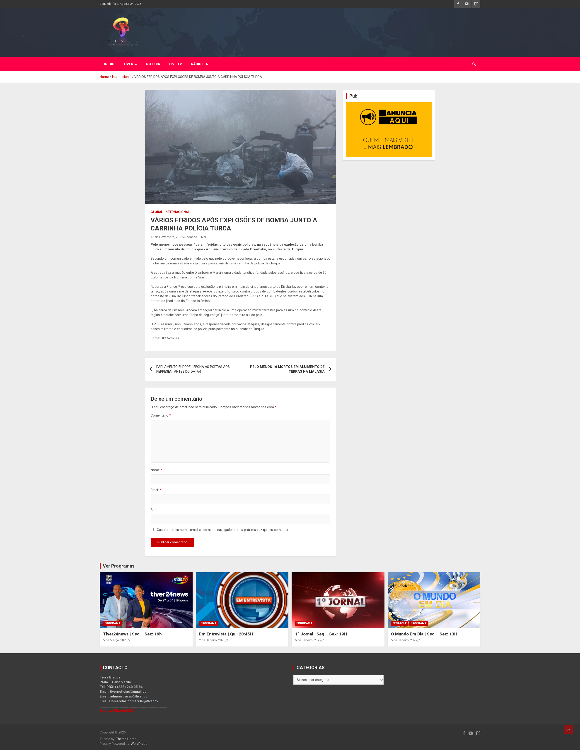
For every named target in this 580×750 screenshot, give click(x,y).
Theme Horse (126, 739)
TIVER (128, 64)
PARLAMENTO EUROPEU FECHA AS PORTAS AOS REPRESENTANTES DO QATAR (193, 369)
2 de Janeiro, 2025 (212, 640)
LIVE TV (175, 64)
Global (157, 212)
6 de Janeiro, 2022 (308, 640)
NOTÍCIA (153, 64)
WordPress (139, 744)
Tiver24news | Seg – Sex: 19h (132, 634)
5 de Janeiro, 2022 (404, 640)
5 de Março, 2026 (115, 640)
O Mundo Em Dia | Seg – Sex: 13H (424, 634)
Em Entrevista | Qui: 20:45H (226, 634)
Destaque (399, 623)
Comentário (161, 415)
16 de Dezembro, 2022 (167, 237)
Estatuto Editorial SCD (117, 711)
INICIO (109, 64)
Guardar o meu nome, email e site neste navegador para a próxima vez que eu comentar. (223, 530)
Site (153, 510)
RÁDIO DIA (199, 64)
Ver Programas (119, 566)
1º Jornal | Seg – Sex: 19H (321, 634)
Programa (112, 623)
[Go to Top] (568, 729)
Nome (156, 470)
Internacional (177, 212)
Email (156, 490)
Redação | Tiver (195, 237)
